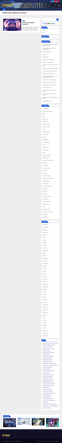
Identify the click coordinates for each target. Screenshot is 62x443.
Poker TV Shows (45, 199)
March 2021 (45, 276)
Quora (44, 32)
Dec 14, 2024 (50, 423)
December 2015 (45, 333)
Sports (44, 206)
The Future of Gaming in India (48, 62)
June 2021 (44, 271)
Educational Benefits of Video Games (48, 352)
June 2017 (44, 320)
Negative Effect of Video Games (48, 380)
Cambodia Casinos (46, 126)
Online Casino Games (51, 383)
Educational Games (46, 354)
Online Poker (45, 173)
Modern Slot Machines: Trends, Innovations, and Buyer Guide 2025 (9, 423)
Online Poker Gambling (47, 175)
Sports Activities (45, 400)
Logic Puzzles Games (46, 372)
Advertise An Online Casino (47, 111)
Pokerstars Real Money (47, 201)
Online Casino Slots (46, 168)
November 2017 (45, 312)
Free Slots (44, 137)
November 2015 (45, 335)
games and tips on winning (47, 361)
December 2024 (45, 227)
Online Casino (45, 383)
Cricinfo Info (52, 348)
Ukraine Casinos (45, 402)
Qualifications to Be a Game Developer (49, 82)
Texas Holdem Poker (46, 209)
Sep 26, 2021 (25, 26)
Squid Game (45, 54)
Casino (44, 129)
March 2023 (45, 245)
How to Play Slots (46, 147)
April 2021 (44, 273)
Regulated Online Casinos (47, 101)
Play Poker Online (46, 183)
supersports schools (52, 400)
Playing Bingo (45, 188)
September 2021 (45, 263)
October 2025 (45, 224)
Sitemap (44, 30)
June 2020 (44, 294)
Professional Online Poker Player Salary (49, 393)
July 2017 (44, 317)
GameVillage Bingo (46, 142)
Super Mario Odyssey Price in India (49, 73)
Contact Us (14, 9)
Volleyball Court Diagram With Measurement (49, 404)
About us (39, 441)
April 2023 (44, 242)
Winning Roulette (46, 217)
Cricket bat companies (46, 350)
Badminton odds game (54, 343)
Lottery (44, 152)
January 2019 (45, 299)
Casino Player (45, 346)
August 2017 (45, 315)
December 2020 (45, 284)
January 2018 (45, 307)
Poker (53, 385)
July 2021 (44, 268)
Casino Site (50, 346)
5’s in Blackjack (45, 108)
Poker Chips (45, 191)
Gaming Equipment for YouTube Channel (49, 363)
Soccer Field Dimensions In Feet (48, 398)
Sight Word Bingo (46, 204)
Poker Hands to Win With (47, 196)
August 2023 (45, 235)
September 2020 (45, 286)
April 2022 (44, 255)
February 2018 (45, 304)
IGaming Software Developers (47, 367)
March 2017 (45, 322)
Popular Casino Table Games (47, 389)
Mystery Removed (46, 157)
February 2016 (45, 330)
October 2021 (45, 260)
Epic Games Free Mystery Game (48, 59)
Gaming (44, 144)
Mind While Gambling (46, 155)
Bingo (44, 116)
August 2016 (45, 325)
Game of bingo (45, 139)
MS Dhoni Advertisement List (47, 378)
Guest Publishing (52, 441)
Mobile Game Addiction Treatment (48, 374)
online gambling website (47, 385)
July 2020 (44, 291)
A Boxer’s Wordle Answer (47, 51)
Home (8, 9)
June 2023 (44, 240)
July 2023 (44, 237)
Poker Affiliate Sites (46, 387)
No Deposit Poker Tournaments (48, 160)
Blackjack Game (45, 121)
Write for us (57, 441)
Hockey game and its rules (53, 365)
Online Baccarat (45, 165)
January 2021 (45, 281)
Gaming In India (45, 365)
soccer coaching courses (47, 396)
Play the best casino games (47, 186)
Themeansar (19, 441)
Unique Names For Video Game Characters (50, 68)
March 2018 (45, 302)
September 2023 (45, 232)
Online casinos (45, 170)
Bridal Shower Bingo (46, 124)
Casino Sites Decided (46, 348)
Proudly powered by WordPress (6, 441)
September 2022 (45, 250)
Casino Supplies (45, 134)
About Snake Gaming (46, 343)
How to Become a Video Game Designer (50, 79)
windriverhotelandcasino (34, 26)
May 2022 (44, 253)
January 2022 (45, 258)
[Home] (4, 9)
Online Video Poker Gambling (48, 178)
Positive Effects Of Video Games (48, 391)
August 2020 (45, 289)
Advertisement (43, 441)
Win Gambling (45, 214)
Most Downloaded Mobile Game (48, 376)
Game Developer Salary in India (48, 359)
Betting (44, 113)
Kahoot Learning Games (47, 87)
